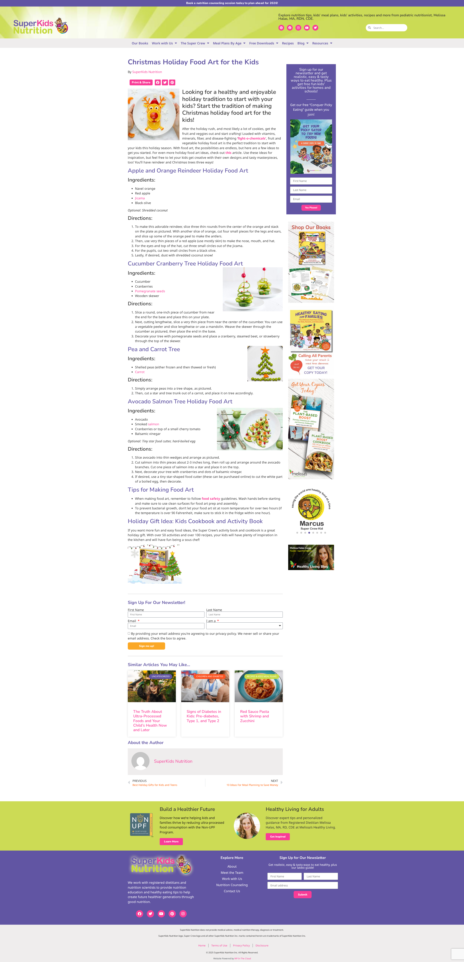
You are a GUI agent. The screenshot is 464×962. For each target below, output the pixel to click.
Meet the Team (232, 872)
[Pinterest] (281, 28)
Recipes (288, 43)
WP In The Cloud (242, 958)
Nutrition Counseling (232, 885)
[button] (158, 82)
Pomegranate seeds (150, 291)
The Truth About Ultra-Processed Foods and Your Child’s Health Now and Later (150, 720)
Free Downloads (261, 43)
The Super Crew (193, 43)
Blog (300, 43)
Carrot (139, 372)
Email (132, 621)
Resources (320, 43)
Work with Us (162, 43)
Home (202, 945)
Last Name (214, 610)
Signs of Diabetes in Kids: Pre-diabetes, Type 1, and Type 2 (204, 716)
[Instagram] (298, 28)
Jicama (140, 198)
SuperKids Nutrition (147, 72)
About (232, 866)
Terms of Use (219, 945)
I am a (211, 621)
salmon (153, 424)
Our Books (140, 43)
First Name (136, 610)
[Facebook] (290, 28)
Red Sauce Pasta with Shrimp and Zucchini (254, 716)
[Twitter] (315, 28)
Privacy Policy (241, 945)
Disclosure (262, 945)
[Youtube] (307, 28)
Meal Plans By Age (227, 43)
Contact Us (232, 891)
